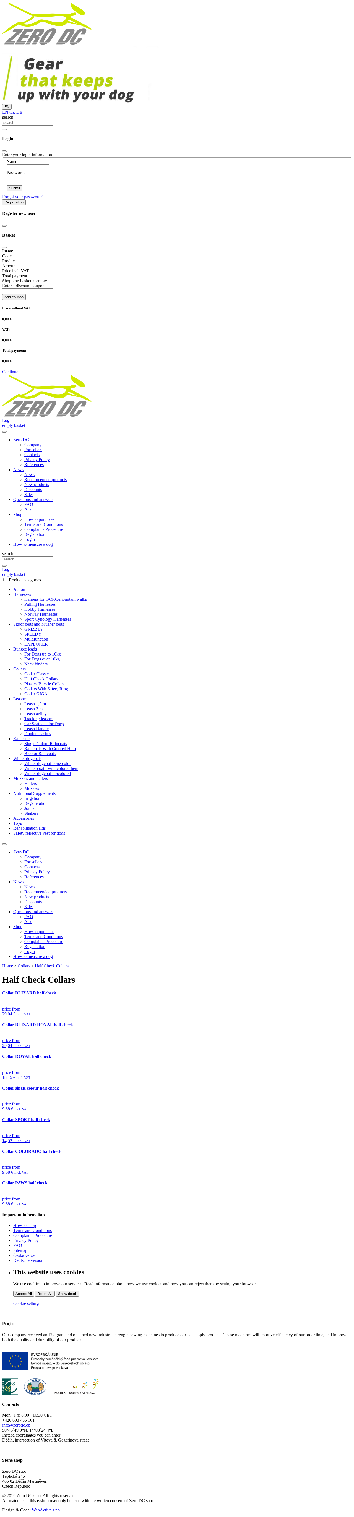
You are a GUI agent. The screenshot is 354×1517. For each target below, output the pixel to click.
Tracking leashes (38, 718)
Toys (17, 823)
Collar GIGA (36, 693)
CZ (11, 112)
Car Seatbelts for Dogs (44, 723)
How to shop (24, 1225)
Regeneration (36, 803)
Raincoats (21, 738)
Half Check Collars (41, 679)
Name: (12, 161)
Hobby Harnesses (39, 609)
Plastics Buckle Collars (44, 684)
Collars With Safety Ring (46, 688)
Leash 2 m (33, 708)
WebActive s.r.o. (46, 1510)
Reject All (45, 1294)
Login (29, 539)
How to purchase (39, 519)
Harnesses (22, 594)
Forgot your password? (22, 196)
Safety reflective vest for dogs (39, 833)
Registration (14, 202)
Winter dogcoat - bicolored (47, 773)
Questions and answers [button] (33, 499)
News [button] (18, 469)
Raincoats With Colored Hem (50, 748)
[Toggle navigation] (4, 844)
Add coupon (14, 297)
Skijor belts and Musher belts (38, 624)
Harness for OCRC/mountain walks (55, 599)
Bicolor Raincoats (40, 753)
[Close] (4, 151)
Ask (28, 509)
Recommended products (45, 479)
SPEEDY (32, 634)
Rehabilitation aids (29, 828)
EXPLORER (36, 644)
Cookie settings (26, 1303)
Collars (19, 669)
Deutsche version (28, 1260)
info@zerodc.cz (16, 1425)
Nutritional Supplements (34, 793)
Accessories (23, 818)
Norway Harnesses (41, 614)
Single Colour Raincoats (45, 743)
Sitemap (20, 1250)
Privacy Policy (37, 459)
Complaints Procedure (43, 529)
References (34, 464)
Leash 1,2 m (35, 703)
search (7, 117)
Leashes (20, 698)
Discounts (33, 489)
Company (32, 444)
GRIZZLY (33, 629)
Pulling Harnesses (40, 604)
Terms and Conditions (43, 524)
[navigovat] (4, 432)
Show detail (67, 1294)
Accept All (23, 1294)
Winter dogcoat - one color (47, 763)
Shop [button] (17, 514)
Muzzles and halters (30, 778)
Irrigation (32, 798)
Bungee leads (25, 649)
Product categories (25, 580)
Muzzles (31, 788)
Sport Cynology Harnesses (47, 619)
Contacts (32, 454)
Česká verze (24, 1255)
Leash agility (35, 713)
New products (36, 484)
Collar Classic (36, 674)
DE (18, 112)
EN (6, 107)
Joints (29, 808)
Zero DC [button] (21, 439)
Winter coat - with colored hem (51, 768)
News (29, 474)
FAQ (28, 504)
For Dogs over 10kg (42, 659)
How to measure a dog (33, 544)
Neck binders (36, 664)
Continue (10, 371)
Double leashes (37, 733)
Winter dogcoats (27, 758)
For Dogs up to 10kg (42, 654)
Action (19, 589)
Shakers (31, 813)
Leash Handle (36, 728)
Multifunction (36, 639)
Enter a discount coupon (23, 285)
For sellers (33, 449)
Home (7, 966)
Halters (30, 783)
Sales (28, 494)
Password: (16, 172)
